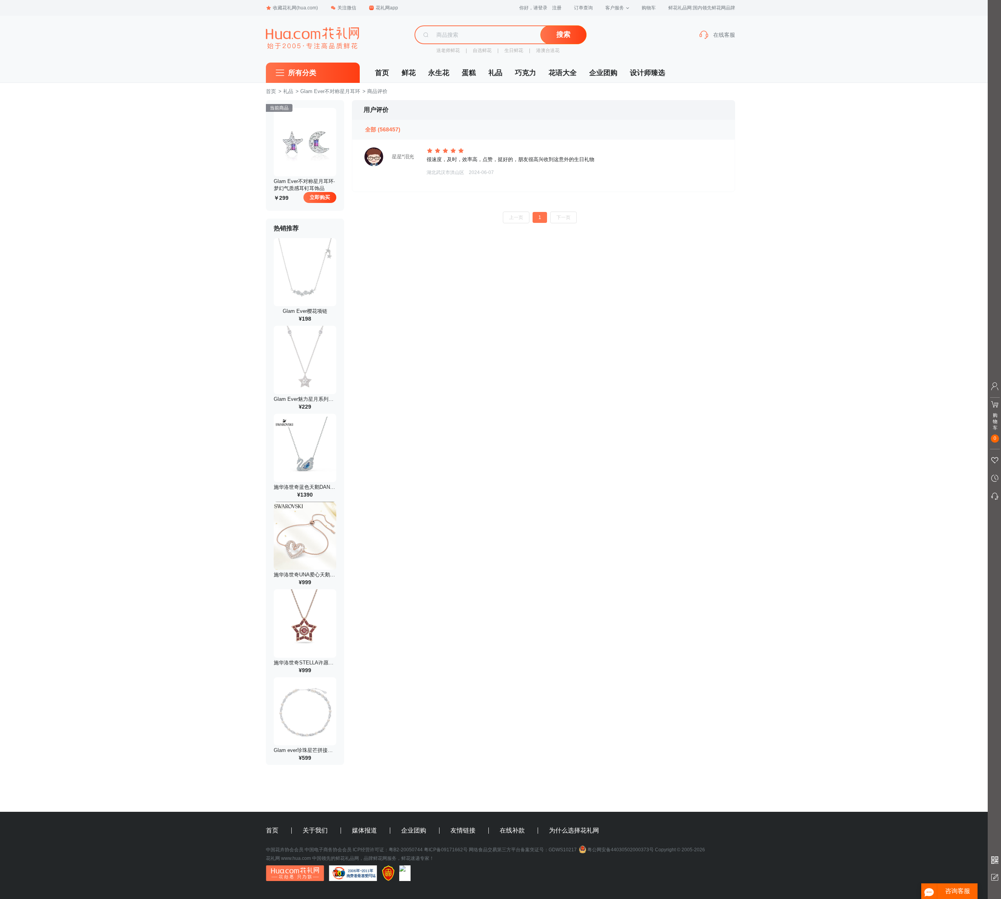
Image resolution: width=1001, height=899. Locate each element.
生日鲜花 (513, 50)
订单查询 (583, 8)
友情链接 (462, 830)
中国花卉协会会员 (284, 849)
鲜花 (409, 73)
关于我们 (315, 830)
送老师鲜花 (448, 50)
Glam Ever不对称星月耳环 (330, 91)
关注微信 (346, 8)
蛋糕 (469, 73)
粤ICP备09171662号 (446, 849)
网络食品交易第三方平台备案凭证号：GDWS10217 (523, 849)
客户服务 (614, 8)
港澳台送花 (548, 50)
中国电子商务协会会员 (328, 849)
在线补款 (512, 830)
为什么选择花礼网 (574, 830)
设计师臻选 (647, 73)
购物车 (649, 8)
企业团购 (603, 73)
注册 (556, 8)
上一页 (516, 217)
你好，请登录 (533, 8)
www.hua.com (296, 858)
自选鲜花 (482, 50)
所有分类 (302, 73)
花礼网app (387, 8)
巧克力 (525, 73)
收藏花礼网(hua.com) (295, 8)
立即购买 (320, 197)
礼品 (495, 73)
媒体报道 (364, 830)
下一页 (563, 217)
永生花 (438, 73)
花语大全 (563, 73)
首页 (382, 73)
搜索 (563, 34)
